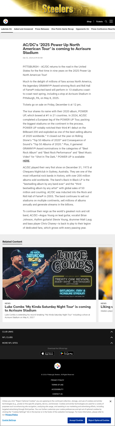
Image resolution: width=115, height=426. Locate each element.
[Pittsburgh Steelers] (57, 366)
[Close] (110, 401)
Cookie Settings (9, 420)
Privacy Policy (57, 380)
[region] (57, 411)
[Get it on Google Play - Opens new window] (67, 354)
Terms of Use (57, 385)
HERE (26, 160)
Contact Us (57, 394)
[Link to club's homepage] (5, 20)
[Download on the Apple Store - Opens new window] (47, 353)
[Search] (106, 21)
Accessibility (57, 389)
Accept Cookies (76, 420)
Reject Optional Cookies (98, 420)
